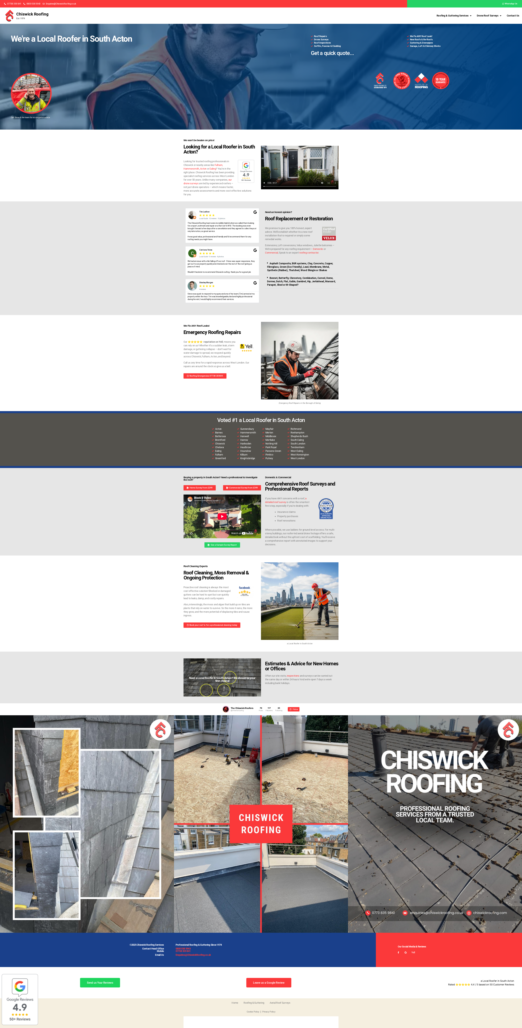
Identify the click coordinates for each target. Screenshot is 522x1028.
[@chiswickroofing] (226, 709)
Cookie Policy (253, 1011)
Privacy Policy (268, 1011)
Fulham (218, 165)
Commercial (271, 252)
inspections (293, 675)
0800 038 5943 (183, 948)
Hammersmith (191, 168)
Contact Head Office (153, 948)
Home (235, 1002)
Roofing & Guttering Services (453, 15)
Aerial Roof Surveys (280, 1002)
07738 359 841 (183, 951)
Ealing (213, 168)
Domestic (318, 249)
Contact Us (513, 15)
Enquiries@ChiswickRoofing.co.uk (193, 954)
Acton (203, 168)
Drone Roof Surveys (487, 15)
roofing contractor (309, 252)
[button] (301, 267)
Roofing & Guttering (254, 1002)
